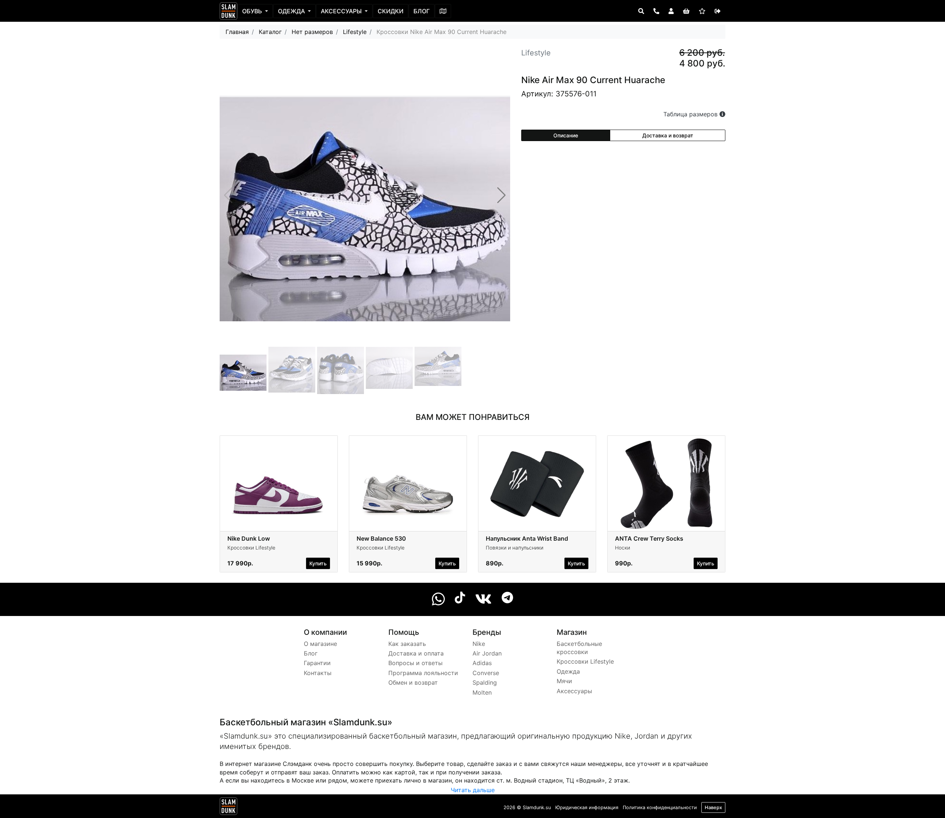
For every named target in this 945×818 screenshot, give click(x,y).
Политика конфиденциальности (660, 807)
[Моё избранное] (702, 11)
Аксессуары (342, 11)
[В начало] (228, 807)
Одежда (292, 11)
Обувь (253, 11)
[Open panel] (641, 11)
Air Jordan (487, 653)
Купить (318, 563)
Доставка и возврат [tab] (667, 135)
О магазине (320, 643)
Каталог (270, 31)
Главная (237, 31)
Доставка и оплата (416, 653)
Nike (478, 643)
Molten (482, 692)
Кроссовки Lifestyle (585, 661)
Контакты (317, 673)
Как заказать (407, 643)
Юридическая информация (586, 807)
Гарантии (317, 663)
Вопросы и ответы (415, 663)
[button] (501, 195)
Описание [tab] (565, 135)
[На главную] (228, 11)
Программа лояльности (423, 673)
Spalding (484, 682)
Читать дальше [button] (473, 790)
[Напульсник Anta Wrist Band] (537, 484)
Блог (421, 11)
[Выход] (717, 11)
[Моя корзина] (686, 11)
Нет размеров (312, 31)
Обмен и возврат (413, 682)
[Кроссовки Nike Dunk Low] (278, 484)
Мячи (564, 681)
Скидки (390, 11)
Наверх (713, 807)
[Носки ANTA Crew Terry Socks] (666, 484)
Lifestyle (355, 31)
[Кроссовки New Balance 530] (408, 484)
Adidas (482, 663)
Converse (485, 673)
